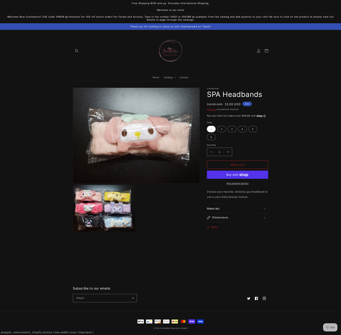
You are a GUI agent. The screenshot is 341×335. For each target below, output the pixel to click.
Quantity (211, 144)
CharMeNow (165, 328)
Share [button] (214, 227)
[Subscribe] (133, 298)
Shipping (211, 109)
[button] (77, 51)
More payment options (237, 183)
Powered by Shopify (179, 328)
